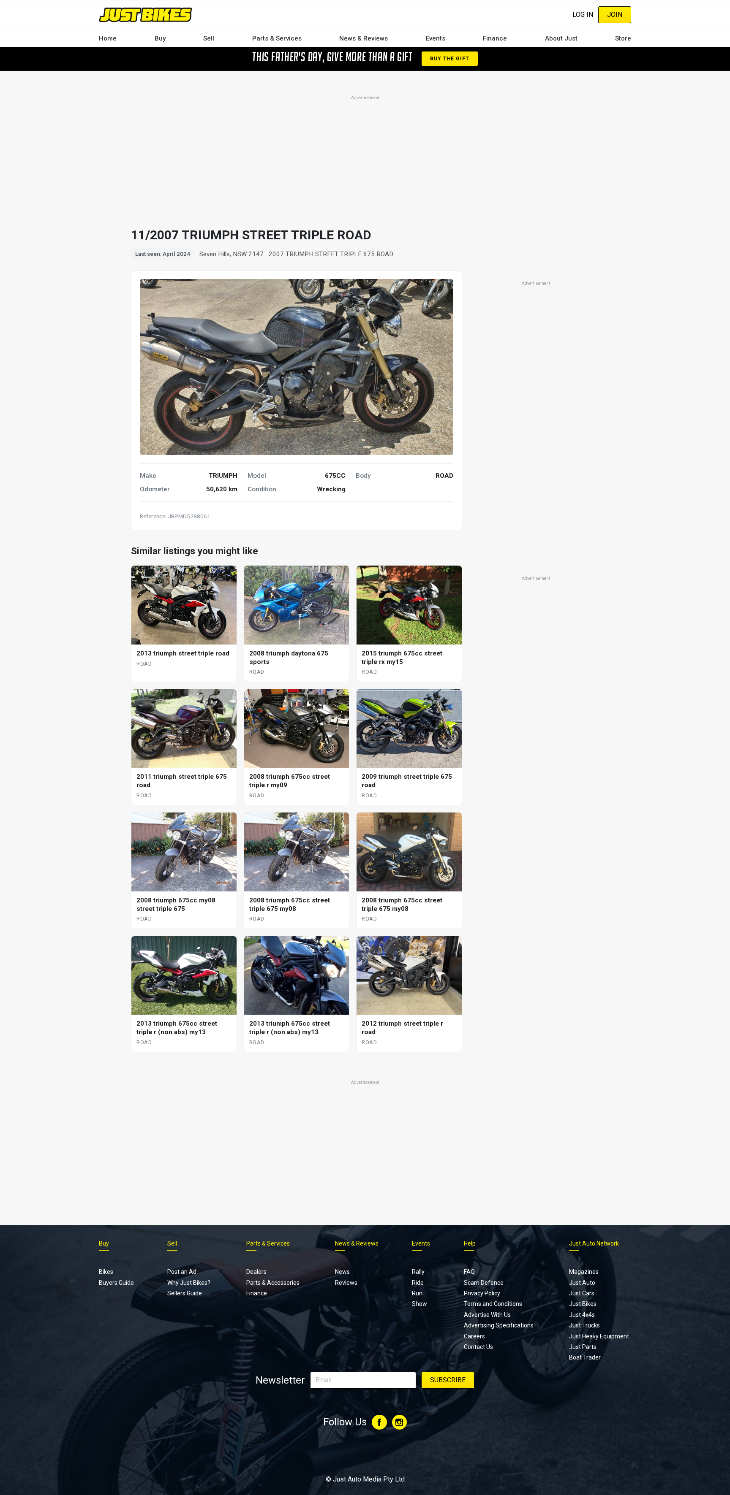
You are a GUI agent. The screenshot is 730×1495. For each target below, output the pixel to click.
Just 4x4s (582, 1314)
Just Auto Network (594, 1243)
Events (435, 38)
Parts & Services (277, 38)
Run (417, 1293)
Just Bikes (583, 1303)
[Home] (145, 14)
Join (614, 15)
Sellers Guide (184, 1293)
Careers (474, 1336)
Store (623, 38)
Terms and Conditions (493, 1303)
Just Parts (583, 1346)
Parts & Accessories (273, 1282)
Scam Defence (484, 1282)
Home (108, 38)
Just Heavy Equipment (599, 1336)
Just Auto (582, 1282)
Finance (495, 38)
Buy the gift (449, 59)
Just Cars (581, 1293)
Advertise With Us (487, 1314)
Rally (418, 1271)
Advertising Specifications (499, 1325)
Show (419, 1303)
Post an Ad (181, 1271)
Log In (582, 15)
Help (470, 1243)
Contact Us (478, 1346)
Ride (418, 1282)
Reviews (346, 1282)
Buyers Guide (116, 1282)
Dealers (256, 1271)
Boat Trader (585, 1357)
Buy (160, 38)
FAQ (469, 1271)
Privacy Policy (482, 1293)
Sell (208, 38)
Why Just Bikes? (188, 1282)
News (342, 1271)
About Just (561, 38)
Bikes (106, 1271)
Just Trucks (584, 1325)
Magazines (584, 1271)
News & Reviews (363, 38)
